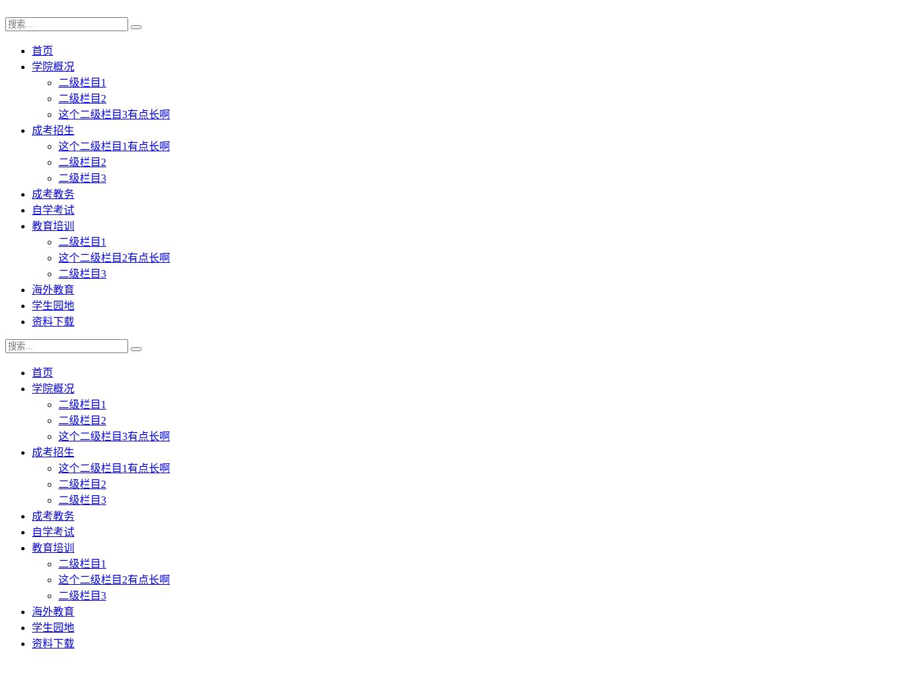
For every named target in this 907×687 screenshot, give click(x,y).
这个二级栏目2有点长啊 (114, 258)
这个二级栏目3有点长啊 (114, 114)
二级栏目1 (82, 82)
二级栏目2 (82, 98)
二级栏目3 (82, 178)
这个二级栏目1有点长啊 (114, 146)
